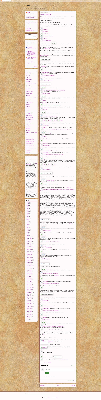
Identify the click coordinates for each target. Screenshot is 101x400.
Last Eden (27, 110)
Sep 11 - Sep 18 (29, 260)
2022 (28, 208)
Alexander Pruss (28, 75)
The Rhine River (48, 247)
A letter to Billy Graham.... (47, 230)
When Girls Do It (45, 315)
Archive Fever (45, 109)
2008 (28, 230)
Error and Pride (28, 28)
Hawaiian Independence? (47, 169)
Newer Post (42, 385)
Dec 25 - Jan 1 (29, 236)
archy (43, 77)
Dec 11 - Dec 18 (29, 240)
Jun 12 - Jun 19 (29, 281)
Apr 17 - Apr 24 (29, 294)
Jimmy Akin (28, 106)
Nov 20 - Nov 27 (30, 244)
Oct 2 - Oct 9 (29, 255)
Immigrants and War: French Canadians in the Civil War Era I (53, 159)
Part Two (44, 120)
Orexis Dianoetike (29, 115)
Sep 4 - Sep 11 (29, 262)
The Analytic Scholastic (30, 139)
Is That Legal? (49, 133)
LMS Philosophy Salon (29, 111)
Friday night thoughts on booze (48, 80)
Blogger (57, 397)
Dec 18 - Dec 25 (29, 238)
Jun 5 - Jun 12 (29, 282)
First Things (28, 100)
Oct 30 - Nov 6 (29, 249)
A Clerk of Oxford (29, 72)
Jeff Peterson (28, 104)
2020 (28, 211)
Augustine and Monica (30, 43)
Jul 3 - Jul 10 (29, 276)
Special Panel (45, 38)
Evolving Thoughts (29, 93)
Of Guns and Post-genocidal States (48, 278)
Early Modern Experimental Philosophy (30, 89)
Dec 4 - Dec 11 (29, 241)
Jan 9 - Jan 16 (29, 316)
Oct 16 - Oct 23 (29, 252)
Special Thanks (45, 29)
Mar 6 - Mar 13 (29, 303)
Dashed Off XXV (28, 24)
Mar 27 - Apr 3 (29, 298)
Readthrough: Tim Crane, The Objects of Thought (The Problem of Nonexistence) (31, 53)
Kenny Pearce (28, 108)
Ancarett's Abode (45, 297)
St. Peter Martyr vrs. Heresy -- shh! (48, 306)
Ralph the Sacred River (46, 147)
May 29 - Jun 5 (29, 284)
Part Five (61, 120)
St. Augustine (28, 26)
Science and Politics (45, 72)
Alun (46, 88)
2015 (28, 219)
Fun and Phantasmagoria (47, 40)
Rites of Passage (45, 152)
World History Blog (46, 167)
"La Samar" (45, 246)
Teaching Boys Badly (29, 137)
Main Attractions (45, 31)
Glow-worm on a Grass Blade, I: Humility (50, 116)
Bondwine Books (28, 81)
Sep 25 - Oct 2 (29, 257)
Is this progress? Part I (46, 145)
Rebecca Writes (29, 61)
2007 (28, 232)
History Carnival (51, 16)
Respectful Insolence (50, 323)
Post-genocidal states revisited (47, 288)
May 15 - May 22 (30, 287)
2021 (28, 210)
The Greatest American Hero (47, 251)
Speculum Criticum (29, 134)
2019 (28, 213)
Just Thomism (29, 47)
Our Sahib (44, 100)
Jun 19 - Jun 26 (29, 279)
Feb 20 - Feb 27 (29, 306)
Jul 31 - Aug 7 (29, 270)
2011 (28, 226)
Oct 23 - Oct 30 (29, 251)
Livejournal (46, 281)
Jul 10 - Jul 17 (29, 275)
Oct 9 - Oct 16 (29, 254)
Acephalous (68, 187)
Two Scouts (44, 136)
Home (58, 385)
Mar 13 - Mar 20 (30, 301)
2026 (28, 202)
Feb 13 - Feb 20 (29, 308)
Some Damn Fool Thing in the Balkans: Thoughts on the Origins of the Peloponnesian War (58, 129)
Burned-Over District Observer (31, 83)
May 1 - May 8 (29, 290)
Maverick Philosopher (31, 43)
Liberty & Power (45, 138)
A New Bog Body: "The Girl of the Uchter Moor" (51, 310)
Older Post (73, 385)
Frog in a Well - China (46, 123)
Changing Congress (46, 234)
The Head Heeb (49, 269)
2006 (28, 233)
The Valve (47, 191)
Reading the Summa (29, 124)
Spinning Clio (45, 156)
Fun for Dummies (45, 300)
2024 (28, 205)
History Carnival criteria (44, 55)
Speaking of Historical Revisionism (48, 70)
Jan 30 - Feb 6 (29, 311)
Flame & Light (29, 51)
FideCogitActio (28, 98)
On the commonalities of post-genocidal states (50, 273)
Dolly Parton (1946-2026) (30, 30)
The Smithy (28, 147)
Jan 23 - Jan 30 (29, 313)
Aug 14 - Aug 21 (30, 267)
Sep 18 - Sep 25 (29, 259)
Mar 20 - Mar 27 (30, 300)
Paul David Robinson (29, 117)
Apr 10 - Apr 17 (29, 295)
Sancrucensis (28, 130)
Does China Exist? (46, 125)
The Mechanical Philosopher (30, 145)
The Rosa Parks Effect (46, 258)
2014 (28, 221)
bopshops (49, 397)
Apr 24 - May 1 (29, 292)
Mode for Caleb (45, 143)
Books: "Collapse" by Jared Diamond (49, 75)
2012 (28, 224)
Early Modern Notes (45, 107)
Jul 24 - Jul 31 (29, 271)
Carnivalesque (28, 85)
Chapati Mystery (49, 97)
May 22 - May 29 (30, 286)
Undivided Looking (29, 150)
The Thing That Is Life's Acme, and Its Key (31, 23)
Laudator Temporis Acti (31, 57)
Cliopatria (47, 185)
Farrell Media (28, 95)
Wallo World (56, 275)
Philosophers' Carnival (29, 119)
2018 (28, 214)
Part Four (55, 120)
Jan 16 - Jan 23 (29, 314)
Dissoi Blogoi (44, 102)
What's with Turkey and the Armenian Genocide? (51, 283)
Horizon (44, 127)
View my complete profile (30, 17)
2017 (28, 216)
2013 (28, 222)
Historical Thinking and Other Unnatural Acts (50, 183)
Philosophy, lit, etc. (29, 121)
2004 (28, 319)
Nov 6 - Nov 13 (29, 248)
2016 (28, 218)
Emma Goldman (45, 141)
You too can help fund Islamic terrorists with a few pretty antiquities (54, 90)
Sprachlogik (28, 135)
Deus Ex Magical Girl (29, 86)
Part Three (50, 120)
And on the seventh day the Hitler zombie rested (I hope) (52, 329)
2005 (28, 235)
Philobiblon (45, 317)
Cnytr (44, 302)
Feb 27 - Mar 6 (29, 305)
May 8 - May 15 (29, 289)
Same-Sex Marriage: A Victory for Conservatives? (51, 241)
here (43, 334)
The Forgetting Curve (29, 143)
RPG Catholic (28, 128)
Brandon (28, 12)
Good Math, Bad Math (29, 102)
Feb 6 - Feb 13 (29, 309)
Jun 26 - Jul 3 (29, 278)
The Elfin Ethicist (49, 112)
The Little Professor (50, 180)
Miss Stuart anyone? (46, 319)
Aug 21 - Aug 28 (30, 265)
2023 (28, 206)
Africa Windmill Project (30, 73)
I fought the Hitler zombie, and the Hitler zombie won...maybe (53, 326)
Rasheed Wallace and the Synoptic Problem (50, 150)
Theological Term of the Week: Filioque (31, 63)
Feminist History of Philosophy (31, 97)
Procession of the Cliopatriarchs (48, 36)
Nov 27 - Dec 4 (29, 243)
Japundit (44, 312)
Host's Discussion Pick (46, 33)
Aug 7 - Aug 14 (29, 268)
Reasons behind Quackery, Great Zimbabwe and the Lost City (53, 154)
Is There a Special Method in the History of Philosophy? (52, 104)
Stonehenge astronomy (46, 93)
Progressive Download (29, 123)
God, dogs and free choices (31, 48)
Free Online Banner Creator (63, 359)
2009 (28, 229)
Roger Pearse (28, 126)
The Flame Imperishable (30, 141)
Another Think (28, 77)
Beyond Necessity (29, 79)
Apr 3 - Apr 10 (29, 297)
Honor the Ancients (30, 58)
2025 (28, 203)
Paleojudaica (44, 66)
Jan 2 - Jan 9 (29, 317)
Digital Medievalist (46, 308)
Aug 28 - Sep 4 (29, 263)
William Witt (28, 152)
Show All (35, 66)
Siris (27, 5)
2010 (28, 227)
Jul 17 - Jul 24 (29, 273)
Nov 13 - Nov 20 (30, 246)
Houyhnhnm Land (47, 48)
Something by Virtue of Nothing (31, 132)
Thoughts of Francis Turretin (30, 148)
